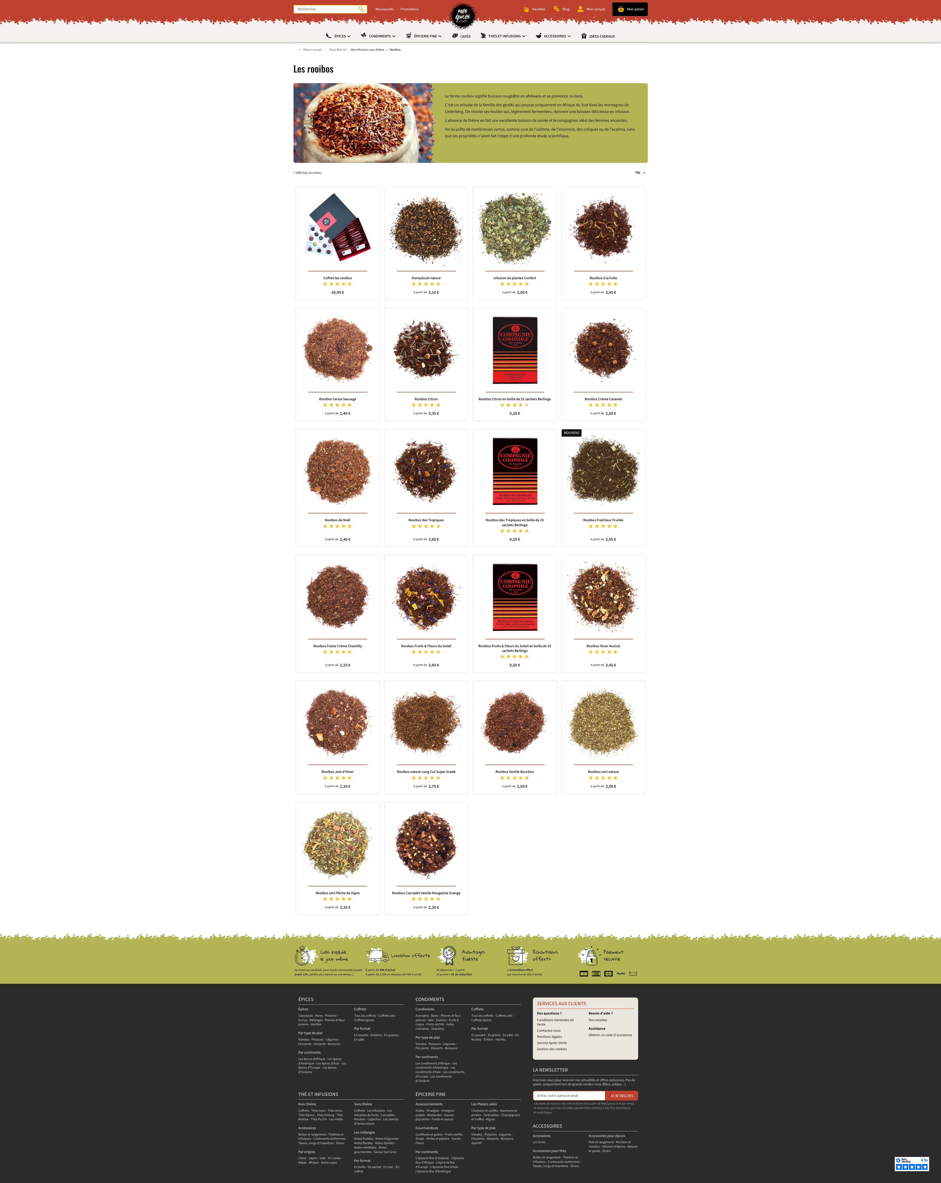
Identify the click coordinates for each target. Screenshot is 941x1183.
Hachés (500, 1039)
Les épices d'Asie (327, 1063)
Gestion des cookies (552, 1049)
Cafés (465, 36)
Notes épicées (384, 1143)
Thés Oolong (325, 1115)
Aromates (422, 1016)
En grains (494, 1035)
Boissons (334, 1044)
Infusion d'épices (613, 1146)
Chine (302, 1158)
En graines (391, 1035)
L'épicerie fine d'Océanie (432, 1158)
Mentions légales (549, 1036)
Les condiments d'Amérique (436, 1065)
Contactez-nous (549, 1030)
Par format (362, 1028)
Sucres (456, 1139)
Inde (323, 1158)
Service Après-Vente (552, 1042)
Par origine (306, 1151)
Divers (340, 1143)
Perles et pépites (438, 1139)
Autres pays (329, 1162)
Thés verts (335, 1110)
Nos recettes (598, 1020)
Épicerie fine (426, 36)
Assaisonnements (429, 1104)
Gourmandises (427, 1128)
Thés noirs (318, 1110)
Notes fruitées (363, 1139)
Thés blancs (306, 1115)
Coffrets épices (364, 1020)
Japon (313, 1158)
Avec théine (307, 1104)
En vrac (388, 1167)
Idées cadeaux (602, 36)
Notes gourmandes (370, 1149)
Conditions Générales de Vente (555, 1022)
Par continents (309, 1052)
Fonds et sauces (442, 1119)
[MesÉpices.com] (463, 16)
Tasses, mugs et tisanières (316, 1143)
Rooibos (359, 1119)
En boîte (359, 1167)
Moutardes (434, 1115)
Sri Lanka (334, 1158)
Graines (441, 1020)
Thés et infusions (505, 36)
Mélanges (316, 1020)
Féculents (305, 1044)
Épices (340, 36)
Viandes (303, 1039)
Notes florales (363, 1143)
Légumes (332, 1039)
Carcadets (388, 1115)
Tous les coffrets (365, 1016)
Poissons (317, 1039)
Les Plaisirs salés (484, 1104)
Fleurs (420, 1143)
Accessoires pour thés (549, 1150)
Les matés (336, 1119)
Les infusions (376, 1110)
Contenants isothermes (329, 1139)
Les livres (539, 1142)
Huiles (420, 1110)
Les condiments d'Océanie (434, 1078)
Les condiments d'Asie (435, 1070)
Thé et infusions (318, 1094)
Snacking (437, 1029)
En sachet (374, 1167)
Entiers (488, 1039)
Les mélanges (364, 1132)
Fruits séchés (435, 1024)
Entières (376, 1035)
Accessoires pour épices (607, 1135)
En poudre (361, 1035)
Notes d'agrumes (387, 1139)
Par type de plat (310, 1033)
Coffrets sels (386, 1016)
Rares (319, 1016)
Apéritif (476, 1143)
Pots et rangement (601, 1142)
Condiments (380, 36)
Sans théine (363, 1104)
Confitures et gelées (429, 1134)
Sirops (420, 1139)
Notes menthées (365, 1147)
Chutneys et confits (484, 1110)
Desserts (319, 1044)
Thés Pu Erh (319, 1119)
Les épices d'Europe (322, 1065)
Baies (434, 1016)
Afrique (314, 1162)
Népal (302, 1162)
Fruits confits (454, 1134)
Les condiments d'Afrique (433, 1063)
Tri (637, 172)
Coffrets (360, 1009)
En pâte (359, 1039)
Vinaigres (433, 1110)
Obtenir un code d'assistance (610, 1035)
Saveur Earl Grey (385, 1152)
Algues (490, 1119)
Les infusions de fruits (373, 1113)
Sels (431, 1020)
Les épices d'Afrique (311, 1059)
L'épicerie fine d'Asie (444, 1167)
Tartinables (491, 1115)
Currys (302, 1020)
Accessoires (555, 36)
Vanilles (316, 1024)
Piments (331, 1016)
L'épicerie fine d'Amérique (433, 1171)
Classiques (305, 1016)
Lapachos (374, 1119)
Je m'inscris (621, 1096)
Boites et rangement (312, 1134)
